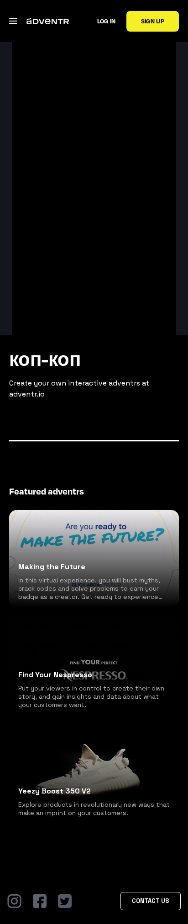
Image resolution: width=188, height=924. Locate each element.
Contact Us (150, 901)
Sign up (152, 21)
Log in (106, 21)
